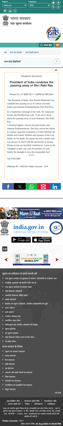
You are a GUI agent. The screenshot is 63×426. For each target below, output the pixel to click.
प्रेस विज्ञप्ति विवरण (32, 52)
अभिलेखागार (38, 404)
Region (5, 1)
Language (32, 1)
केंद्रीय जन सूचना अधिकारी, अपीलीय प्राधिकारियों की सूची (26, 303)
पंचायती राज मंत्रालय (13, 380)
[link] (31, 212)
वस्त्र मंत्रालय (10, 355)
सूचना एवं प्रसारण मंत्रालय (15, 351)
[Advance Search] (15, 10)
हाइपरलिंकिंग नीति (13, 401)
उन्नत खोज (47, 44)
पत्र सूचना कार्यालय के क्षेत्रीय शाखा (18, 286)
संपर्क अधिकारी (10, 299)
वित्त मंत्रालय (10, 359)
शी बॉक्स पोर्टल (10, 341)
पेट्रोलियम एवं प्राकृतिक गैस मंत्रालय (18, 384)
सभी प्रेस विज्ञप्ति (16, 52)
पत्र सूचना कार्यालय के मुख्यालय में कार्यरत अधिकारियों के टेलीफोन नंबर (31, 278)
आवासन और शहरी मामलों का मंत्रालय (18, 372)
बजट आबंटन (10, 307)
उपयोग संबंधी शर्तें (14, 404)
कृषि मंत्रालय (10, 363)
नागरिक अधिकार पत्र (13, 316)
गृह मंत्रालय (9, 368)
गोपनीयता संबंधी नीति (31, 401)
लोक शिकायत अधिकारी (13, 290)
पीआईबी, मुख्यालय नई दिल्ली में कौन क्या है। (21, 282)
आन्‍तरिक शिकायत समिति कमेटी (16, 295)
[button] (58, 6)
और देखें (58, 392)
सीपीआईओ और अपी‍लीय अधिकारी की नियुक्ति (21, 324)
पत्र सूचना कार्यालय (20, 23)
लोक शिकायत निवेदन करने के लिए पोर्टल (19, 337)
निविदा (27, 404)
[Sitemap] (10, 10)
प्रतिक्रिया (51, 404)
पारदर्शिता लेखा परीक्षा (13, 320)
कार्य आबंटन (9, 311)
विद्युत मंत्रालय (10, 389)
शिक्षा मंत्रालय (10, 376)
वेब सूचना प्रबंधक (11, 332)
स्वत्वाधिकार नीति (50, 401)
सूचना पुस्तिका (10, 328)
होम (5, 52)
